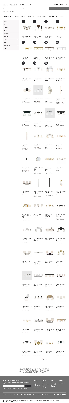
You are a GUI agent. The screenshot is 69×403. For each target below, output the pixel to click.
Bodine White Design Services (37, 387)
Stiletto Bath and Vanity (26, 167)
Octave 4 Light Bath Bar (60, 329)
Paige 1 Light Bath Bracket (26, 306)
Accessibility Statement (53, 386)
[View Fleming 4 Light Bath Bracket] (61, 136)
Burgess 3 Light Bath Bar (37, 36)
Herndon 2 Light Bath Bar (49, 238)
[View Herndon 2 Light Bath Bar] (50, 229)
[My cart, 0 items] (66, 4)
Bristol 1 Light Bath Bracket (61, 191)
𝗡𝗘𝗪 (41, 8)
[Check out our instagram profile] (58, 395)
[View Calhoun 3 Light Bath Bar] (27, 342)
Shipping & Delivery (44, 382)
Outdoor (17, 8)
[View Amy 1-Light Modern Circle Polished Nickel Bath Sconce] (38, 159)
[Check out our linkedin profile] (65, 395)
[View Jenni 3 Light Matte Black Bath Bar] (50, 275)
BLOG (66, 8)
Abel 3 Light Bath (59, 36)
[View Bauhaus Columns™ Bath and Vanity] (61, 90)
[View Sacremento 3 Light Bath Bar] (38, 113)
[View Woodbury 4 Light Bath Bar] (61, 69)
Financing (44, 387)
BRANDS (52, 8)
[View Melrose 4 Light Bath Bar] (61, 159)
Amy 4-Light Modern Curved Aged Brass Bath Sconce (49, 168)
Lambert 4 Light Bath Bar (60, 57)
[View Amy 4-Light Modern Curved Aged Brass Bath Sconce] (50, 159)
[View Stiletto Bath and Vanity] (27, 159)
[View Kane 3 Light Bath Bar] (61, 297)
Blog (35, 383)
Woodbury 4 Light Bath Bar (61, 78)
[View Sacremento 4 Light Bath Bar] (61, 205)
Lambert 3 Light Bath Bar (37, 78)
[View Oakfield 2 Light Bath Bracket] (38, 252)
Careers (35, 384)
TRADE (56, 8)
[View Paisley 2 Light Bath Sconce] (50, 113)
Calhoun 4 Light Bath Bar (26, 238)
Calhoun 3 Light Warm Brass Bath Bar (49, 215)
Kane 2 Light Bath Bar (26, 261)
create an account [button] (60, 4)
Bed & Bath (13, 8)
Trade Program (37, 385)
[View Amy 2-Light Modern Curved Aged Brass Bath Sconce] (27, 205)
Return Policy (53, 384)
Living (3, 8)
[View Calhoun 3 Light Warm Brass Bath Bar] (50, 205)
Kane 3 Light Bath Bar (60, 306)
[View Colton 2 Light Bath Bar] (50, 252)
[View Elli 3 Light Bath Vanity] (27, 275)
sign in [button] (54, 4)
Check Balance (62, 381)
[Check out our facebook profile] (63, 395)
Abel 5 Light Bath (36, 57)
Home (4, 11)
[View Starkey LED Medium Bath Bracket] (38, 182)
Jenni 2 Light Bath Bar (26, 98)
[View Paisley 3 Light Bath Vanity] (38, 90)
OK (63, 400)
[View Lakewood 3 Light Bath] (61, 342)
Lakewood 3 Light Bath (60, 351)
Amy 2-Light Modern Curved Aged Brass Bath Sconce (26, 215)
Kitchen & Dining (7, 8)
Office (21, 8)
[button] (11, 21)
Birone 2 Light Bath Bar (26, 36)
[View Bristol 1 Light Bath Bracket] (61, 182)
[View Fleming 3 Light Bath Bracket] (27, 320)
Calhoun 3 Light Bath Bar (26, 351)
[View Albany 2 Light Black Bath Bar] (38, 229)
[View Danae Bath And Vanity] (50, 90)
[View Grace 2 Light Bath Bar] (61, 113)
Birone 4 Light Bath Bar (49, 36)
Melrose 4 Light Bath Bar (60, 167)
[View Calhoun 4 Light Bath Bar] (27, 229)
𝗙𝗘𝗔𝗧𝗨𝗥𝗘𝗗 (37, 8)
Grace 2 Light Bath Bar (60, 121)
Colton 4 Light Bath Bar (60, 284)
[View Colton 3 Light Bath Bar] (27, 182)
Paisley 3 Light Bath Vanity (38, 98)
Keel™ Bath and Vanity (49, 191)
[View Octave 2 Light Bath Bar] (50, 297)
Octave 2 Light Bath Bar (49, 306)
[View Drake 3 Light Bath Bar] (38, 136)
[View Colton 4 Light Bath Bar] (61, 275)
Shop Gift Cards (62, 383)
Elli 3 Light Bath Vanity (26, 284)
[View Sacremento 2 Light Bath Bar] (61, 229)
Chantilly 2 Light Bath (26, 121)
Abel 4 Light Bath (25, 57)
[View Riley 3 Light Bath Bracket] (38, 320)
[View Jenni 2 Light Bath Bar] (27, 90)
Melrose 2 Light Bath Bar (49, 329)
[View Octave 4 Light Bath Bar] (61, 320)
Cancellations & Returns (45, 385)
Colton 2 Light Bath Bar (49, 261)
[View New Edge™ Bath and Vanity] (27, 136)
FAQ (43, 386)
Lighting (24, 8)
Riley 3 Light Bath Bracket (38, 329)
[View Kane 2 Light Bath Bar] (27, 252)
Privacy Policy (53, 383)
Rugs (33, 8)
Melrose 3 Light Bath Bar (37, 214)
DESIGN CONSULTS (61, 8)
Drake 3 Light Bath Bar (37, 144)
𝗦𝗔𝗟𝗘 (44, 8)
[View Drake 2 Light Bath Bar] (50, 136)
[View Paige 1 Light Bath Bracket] (27, 297)
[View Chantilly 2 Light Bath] (27, 113)
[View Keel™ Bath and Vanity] (50, 182)
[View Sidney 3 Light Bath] (50, 342)
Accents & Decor (29, 8)
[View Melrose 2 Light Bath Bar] (50, 320)
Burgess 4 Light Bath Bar (49, 57)
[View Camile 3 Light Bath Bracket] (38, 297)
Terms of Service (54, 381)
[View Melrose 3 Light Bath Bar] (38, 205)
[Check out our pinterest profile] (60, 395)
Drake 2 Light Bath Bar (49, 144)
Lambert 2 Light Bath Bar (49, 78)
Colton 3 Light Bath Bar (26, 191)
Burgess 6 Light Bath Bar (26, 78)
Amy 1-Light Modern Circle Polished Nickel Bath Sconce (38, 168)
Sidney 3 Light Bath (48, 351)
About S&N (36, 381)
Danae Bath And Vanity (49, 98)
